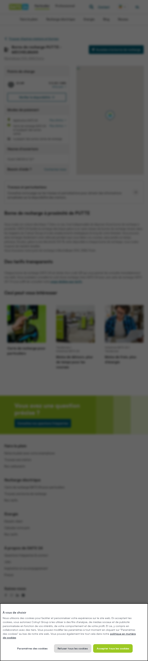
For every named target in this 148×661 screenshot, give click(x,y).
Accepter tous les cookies (113, 648)
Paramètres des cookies (32, 648)
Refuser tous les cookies (73, 648)
